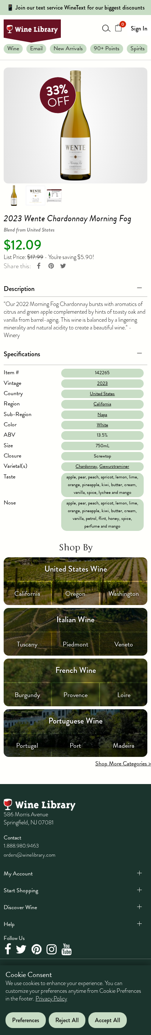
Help (9, 924)
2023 (102, 383)
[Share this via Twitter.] (63, 266)
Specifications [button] (22, 354)
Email (36, 48)
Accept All (107, 1020)
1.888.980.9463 (21, 845)
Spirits (137, 48)
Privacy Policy (51, 999)
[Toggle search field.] (106, 28)
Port (75, 745)
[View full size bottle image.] (75, 125)
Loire (123, 695)
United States (102, 393)
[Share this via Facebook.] (38, 266)
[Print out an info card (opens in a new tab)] (54, 195)
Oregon (75, 593)
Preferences (25, 1020)
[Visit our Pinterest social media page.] (37, 949)
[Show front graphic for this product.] (35, 195)
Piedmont (75, 644)
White (102, 425)
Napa (102, 414)
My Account (18, 874)
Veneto (123, 644)
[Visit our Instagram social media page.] (52, 949)
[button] (75, 287)
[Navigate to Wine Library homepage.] (32, 31)
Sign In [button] (139, 28)
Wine (13, 48)
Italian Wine (75, 619)
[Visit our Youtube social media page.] (67, 949)
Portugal (27, 745)
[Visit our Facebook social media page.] (9, 949)
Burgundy (27, 695)
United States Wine (75, 569)
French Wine (75, 670)
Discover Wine (20, 907)
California (102, 404)
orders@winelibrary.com (29, 855)
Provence (75, 695)
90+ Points (106, 48)
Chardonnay (86, 466)
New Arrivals (68, 48)
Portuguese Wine (75, 721)
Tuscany (27, 644)
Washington (123, 593)
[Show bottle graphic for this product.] (14, 195)
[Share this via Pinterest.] (51, 266)
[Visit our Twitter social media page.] (22, 949)
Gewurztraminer (114, 466)
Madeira (124, 745)
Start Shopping (21, 890)
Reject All (67, 1020)
